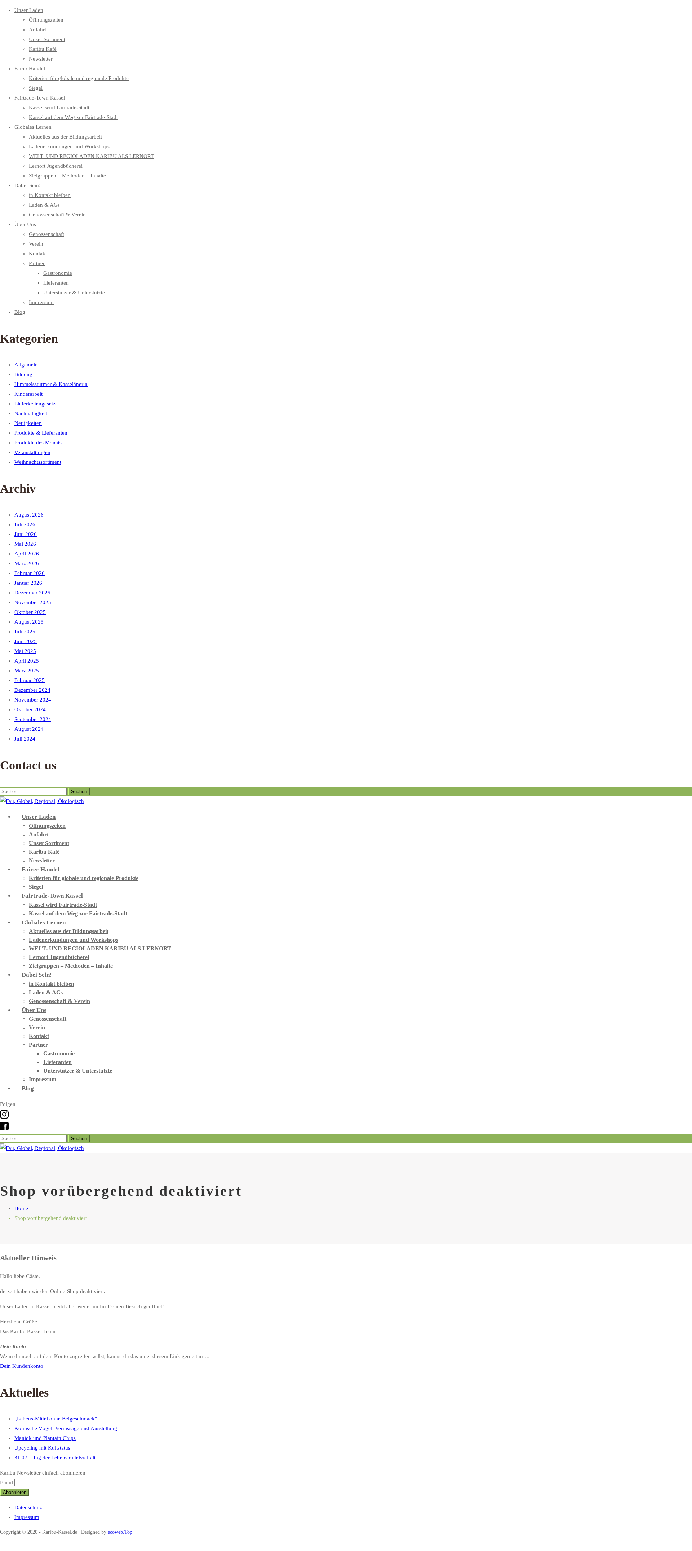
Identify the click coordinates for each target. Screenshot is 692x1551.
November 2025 (32, 602)
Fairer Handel (29, 68)
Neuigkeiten (28, 423)
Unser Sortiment (47, 39)
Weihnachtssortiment (37, 462)
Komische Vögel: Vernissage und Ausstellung (65, 1428)
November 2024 (32, 700)
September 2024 (32, 719)
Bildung (23, 374)
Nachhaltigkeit (30, 413)
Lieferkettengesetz (35, 404)
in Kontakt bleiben (50, 195)
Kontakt (38, 253)
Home (21, 1208)
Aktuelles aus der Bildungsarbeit (65, 137)
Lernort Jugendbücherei (56, 166)
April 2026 (26, 554)
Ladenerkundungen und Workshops (69, 146)
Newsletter (41, 59)
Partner (37, 263)
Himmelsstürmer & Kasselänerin (51, 384)
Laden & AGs (44, 205)
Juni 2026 (25, 534)
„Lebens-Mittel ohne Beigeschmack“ (55, 1419)
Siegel (36, 88)
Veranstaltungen (32, 452)
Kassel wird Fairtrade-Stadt (59, 107)
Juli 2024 (24, 739)
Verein (36, 244)
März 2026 (26, 563)
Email (6, 1482)
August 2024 (29, 729)
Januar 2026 (28, 583)
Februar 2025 (29, 680)
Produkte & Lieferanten (40, 433)
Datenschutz (28, 1507)
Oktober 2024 (30, 709)
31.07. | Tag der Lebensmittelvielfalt (55, 1457)
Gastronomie (57, 273)
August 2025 (29, 622)
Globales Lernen (33, 127)
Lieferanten (56, 283)
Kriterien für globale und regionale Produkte (79, 78)
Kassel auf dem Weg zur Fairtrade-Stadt (73, 117)
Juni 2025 (25, 641)
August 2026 (29, 515)
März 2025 (26, 670)
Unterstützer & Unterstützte (74, 292)
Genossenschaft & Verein (57, 215)
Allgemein (26, 365)
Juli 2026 (24, 524)
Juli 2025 (24, 631)
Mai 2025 (25, 651)
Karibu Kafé (43, 49)
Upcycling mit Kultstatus (42, 1448)
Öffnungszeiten (46, 20)
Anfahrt (37, 29)
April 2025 (26, 661)
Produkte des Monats (38, 442)
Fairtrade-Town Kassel (39, 98)
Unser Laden (28, 10)
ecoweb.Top (120, 1532)
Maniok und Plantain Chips (45, 1438)
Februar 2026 (29, 573)
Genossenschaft (46, 234)
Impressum (41, 302)
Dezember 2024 (32, 690)
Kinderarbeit (28, 394)
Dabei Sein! (27, 185)
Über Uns (25, 224)
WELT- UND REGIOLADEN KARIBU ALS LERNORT (91, 156)
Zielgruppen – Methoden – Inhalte (67, 176)
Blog (19, 312)
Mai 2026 (25, 544)
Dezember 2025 (32, 593)
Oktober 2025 (30, 612)
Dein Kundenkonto (21, 1366)
